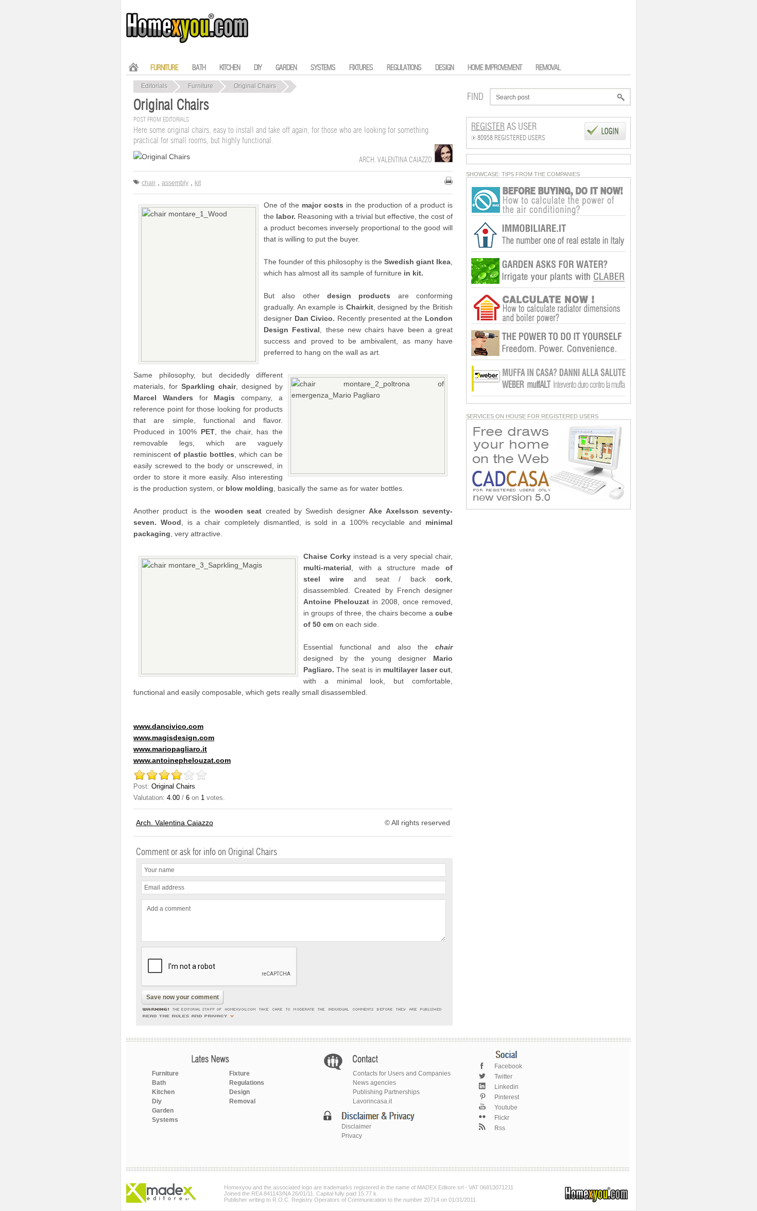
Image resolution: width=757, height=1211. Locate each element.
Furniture (200, 86)
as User (504, 127)
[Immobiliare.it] (548, 249)
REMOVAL (548, 68)
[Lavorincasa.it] (548, 213)
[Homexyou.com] (188, 41)
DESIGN (444, 68)
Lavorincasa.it (372, 1101)
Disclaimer (356, 1126)
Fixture (239, 1073)
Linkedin (506, 1086)
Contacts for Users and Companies (402, 1073)
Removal (242, 1101)
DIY (258, 68)
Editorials (154, 86)
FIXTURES (361, 68)
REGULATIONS (404, 68)
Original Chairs (255, 86)
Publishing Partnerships (386, 1092)
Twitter (503, 1076)
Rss (499, 1128)
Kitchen (163, 1092)
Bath (159, 1082)
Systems (165, 1119)
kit (198, 182)
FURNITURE (164, 68)
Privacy (351, 1135)
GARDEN (286, 68)
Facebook (508, 1066)
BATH (198, 68)
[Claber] (548, 285)
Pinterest (506, 1097)
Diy (157, 1101)
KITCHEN (229, 68)
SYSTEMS (323, 68)
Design (239, 1092)
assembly (175, 182)
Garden (163, 1110)
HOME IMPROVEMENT (495, 68)
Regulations (246, 1082)
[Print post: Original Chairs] (448, 181)
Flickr (501, 1117)
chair (149, 182)
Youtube (506, 1107)
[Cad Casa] (548, 499)
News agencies (374, 1082)
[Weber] (548, 394)
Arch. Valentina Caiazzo (174, 822)
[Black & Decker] (548, 358)
